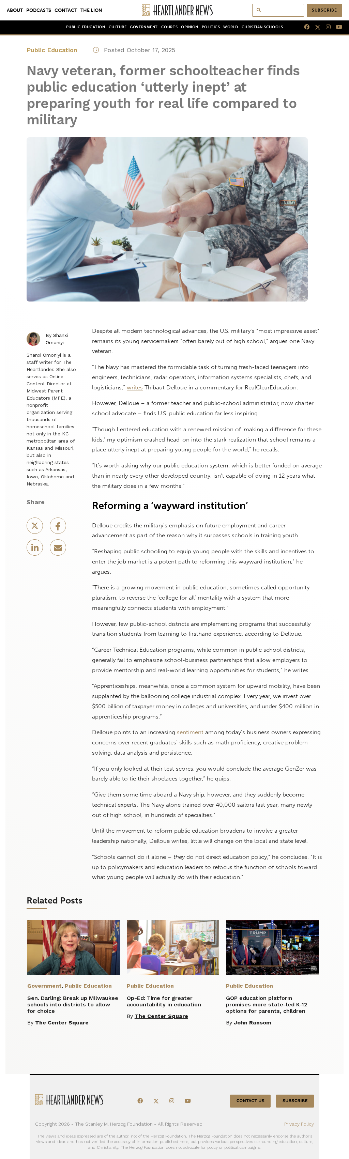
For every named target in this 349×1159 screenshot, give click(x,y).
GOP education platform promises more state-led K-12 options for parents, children (266, 1004)
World (230, 27)
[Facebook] (304, 27)
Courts (169, 27)
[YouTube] (336, 27)
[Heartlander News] (174, 10)
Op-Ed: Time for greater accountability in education (164, 1001)
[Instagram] (325, 27)
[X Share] (35, 528)
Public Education (85, 27)
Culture (118, 27)
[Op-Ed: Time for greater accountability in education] (173, 947)
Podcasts (38, 10)
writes (135, 387)
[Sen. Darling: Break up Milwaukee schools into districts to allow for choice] (73, 947)
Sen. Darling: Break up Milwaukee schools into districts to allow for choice (72, 1004)
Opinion (189, 27)
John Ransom (252, 1022)
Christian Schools (262, 27)
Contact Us (250, 1100)
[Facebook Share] (58, 528)
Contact (66, 10)
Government (143, 27)
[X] (314, 27)
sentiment (190, 732)
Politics (211, 27)
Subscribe (324, 10)
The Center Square (62, 1022)
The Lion (91, 10)
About (15, 10)
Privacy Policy (299, 1124)
